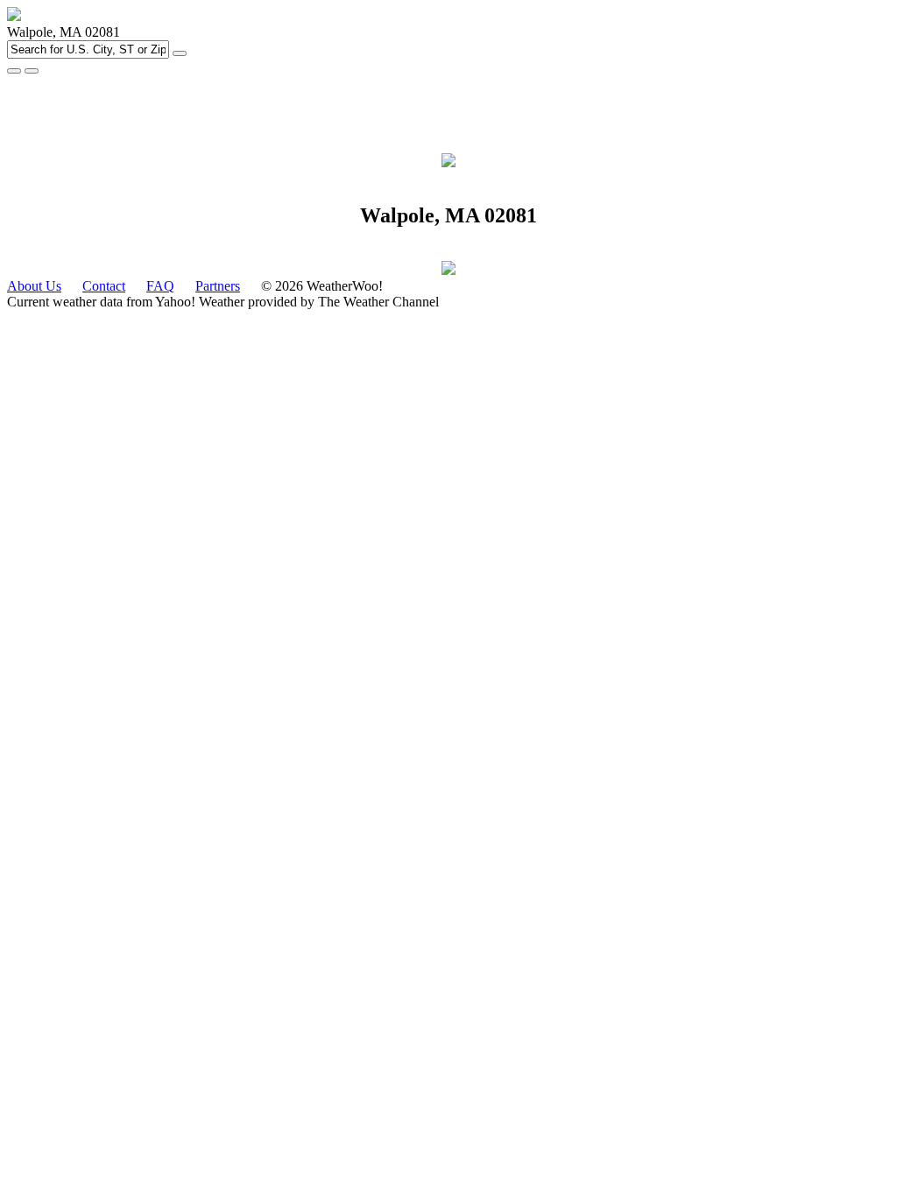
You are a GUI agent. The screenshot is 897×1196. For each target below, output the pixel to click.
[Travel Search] (32, 71)
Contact (103, 285)
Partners (217, 285)
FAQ (160, 285)
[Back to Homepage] (14, 16)
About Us (34, 285)
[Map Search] (14, 71)
